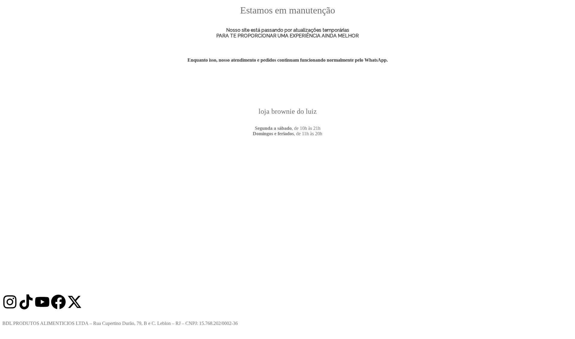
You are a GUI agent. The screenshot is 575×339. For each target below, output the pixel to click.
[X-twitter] (74, 301)
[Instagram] (9, 301)
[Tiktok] (26, 301)
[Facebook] (58, 301)
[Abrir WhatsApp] (560, 324)
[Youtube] (42, 301)
